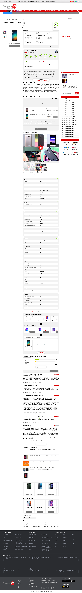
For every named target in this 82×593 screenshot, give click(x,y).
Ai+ (55, 534)
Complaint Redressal (33, 586)
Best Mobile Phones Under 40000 (68, 114)
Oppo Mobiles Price (36, 526)
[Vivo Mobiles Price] (55, 524)
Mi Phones (17, 19)
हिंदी (12, 1)
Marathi (53, 1)
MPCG (50, 1)
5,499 (32, 110)
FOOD (22, 1)
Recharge (66, 11)
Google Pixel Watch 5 (45, 539)
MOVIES (15, 1)
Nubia (64, 540)
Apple (56, 536)
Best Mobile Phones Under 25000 (68, 108)
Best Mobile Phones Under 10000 (68, 102)
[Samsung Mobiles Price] (27, 524)
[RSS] (78, 1)
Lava (64, 534)
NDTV (4, 1)
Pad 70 (42, 536)
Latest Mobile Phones (19, 549)
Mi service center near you (29, 517)
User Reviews (36, 27)
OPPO (64, 543)
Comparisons (28, 27)
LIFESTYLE (25, 1)
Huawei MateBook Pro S (33, 546)
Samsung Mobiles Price (27, 527)
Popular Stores (65, 140)
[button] (57, 319)
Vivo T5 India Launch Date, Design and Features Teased (68, 557)
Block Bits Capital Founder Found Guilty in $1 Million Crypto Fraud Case (41, 570)
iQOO (56, 545)
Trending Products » (66, 36)
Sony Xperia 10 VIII (32, 534)
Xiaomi (4, 25)
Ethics (30, 581)
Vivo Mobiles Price (54, 526)
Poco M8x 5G (31, 543)
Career (30, 578)
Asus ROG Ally (44, 545)
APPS (43, 1)
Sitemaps (19, 580)
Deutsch (51, 582)
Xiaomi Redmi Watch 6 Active (46, 537)
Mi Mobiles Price (45, 526)
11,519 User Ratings (10, 25)
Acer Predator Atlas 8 (45, 543)
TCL (72, 540)
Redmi (73, 534)
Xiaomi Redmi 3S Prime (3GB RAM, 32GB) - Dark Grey (41, 114)
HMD (56, 539)
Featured (64, 72)
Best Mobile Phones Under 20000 (68, 106)
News (28, 11)
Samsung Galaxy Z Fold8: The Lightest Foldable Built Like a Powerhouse (73, 76)
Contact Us (20, 584)
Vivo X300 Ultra (5, 542)
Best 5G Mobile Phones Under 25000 (68, 130)
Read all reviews (41, 444)
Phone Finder (11, 19)
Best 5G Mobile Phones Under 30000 (68, 132)
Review (10, 27)
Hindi (45, 580)
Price (15, 27)
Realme (64, 546)
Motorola (65, 537)
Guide (44, 11)
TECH (33, 1)
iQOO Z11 (31, 545)
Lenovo (64, 536)
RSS (18, 586)
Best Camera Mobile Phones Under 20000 (69, 120)
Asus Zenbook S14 (6, 543)
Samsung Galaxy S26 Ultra (7, 534)
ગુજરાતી (42, 582)
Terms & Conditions (33, 584)
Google (56, 537)
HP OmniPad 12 (18, 536)
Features (39, 11)
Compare (60, 11)
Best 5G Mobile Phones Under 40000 (68, 134)
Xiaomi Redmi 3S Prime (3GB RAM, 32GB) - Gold (39, 108)
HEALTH (29, 1)
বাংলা (48, 580)
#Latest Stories (6, 567)
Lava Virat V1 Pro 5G (33, 542)
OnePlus (65, 542)
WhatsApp (51, 587)
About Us (19, 578)
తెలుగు (53, 580)
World (6, 1)
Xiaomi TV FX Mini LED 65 (45, 540)
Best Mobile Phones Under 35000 (68, 112)
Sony (73, 539)
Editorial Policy (32, 583)
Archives (19, 583)
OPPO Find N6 (5, 539)
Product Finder (51, 11)
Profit (10, 1)
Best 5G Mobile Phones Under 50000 (68, 136)
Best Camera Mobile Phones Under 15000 (69, 118)
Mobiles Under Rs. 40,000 (7, 540)
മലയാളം (47, 582)
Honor (56, 540)
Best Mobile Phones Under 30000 (68, 110)
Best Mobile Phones (65, 98)
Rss (53, 587)
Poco (64, 545)
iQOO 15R (4, 549)
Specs (23, 27)
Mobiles (7, 19)
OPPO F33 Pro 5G (18, 540)
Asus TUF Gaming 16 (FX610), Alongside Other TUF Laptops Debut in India (41, 558)
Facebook (41, 587)
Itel (55, 546)
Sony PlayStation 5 (18, 534)
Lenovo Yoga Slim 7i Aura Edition (8, 548)
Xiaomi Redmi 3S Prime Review (41, 80)
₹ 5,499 (56, 27)
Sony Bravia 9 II (44, 542)
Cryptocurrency (18, 542)
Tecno (73, 542)
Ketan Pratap (27, 52)
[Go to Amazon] (26, 110)
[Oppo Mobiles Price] (36, 524)
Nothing (64, 539)
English (42, 580)
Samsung (73, 536)
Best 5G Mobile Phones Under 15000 (68, 126)
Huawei (56, 542)
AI (14, 11)
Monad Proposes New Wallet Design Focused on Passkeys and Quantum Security (16, 570)
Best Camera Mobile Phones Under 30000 (69, 124)
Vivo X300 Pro (5, 546)
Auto (24, 11)
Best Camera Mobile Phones (67, 100)
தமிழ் (50, 580)
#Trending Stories (6, 555)
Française (55, 582)
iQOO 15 (4, 545)
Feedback (19, 581)
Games (35, 1)
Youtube (46, 587)
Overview (5, 27)
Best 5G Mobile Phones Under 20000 (68, 128)
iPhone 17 (17, 545)
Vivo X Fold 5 (5, 551)
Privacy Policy (31, 580)
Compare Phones (18, 550)
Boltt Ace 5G (31, 537)
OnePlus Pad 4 (18, 539)
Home (4, 11)
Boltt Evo (31, 536)
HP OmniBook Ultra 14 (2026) (20, 543)
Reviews (33, 11)
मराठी (56, 580)
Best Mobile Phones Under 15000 (68, 104)
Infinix (56, 543)
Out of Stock (55, 110)
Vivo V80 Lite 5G (32, 540)
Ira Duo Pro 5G (44, 534)
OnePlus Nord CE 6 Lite (19, 537)
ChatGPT (4, 537)
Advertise (19, 587)
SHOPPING (39, 1)
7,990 (32, 117)
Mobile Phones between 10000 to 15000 (69, 116)
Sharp (73, 537)
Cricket (18, 1)
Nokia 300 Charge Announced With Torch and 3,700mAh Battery (16, 558)
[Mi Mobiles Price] (45, 524)
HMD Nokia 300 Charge (33, 539)
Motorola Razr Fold (6, 536)
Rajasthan (46, 1)
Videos (18, 27)
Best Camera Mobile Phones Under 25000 (69, 122)
